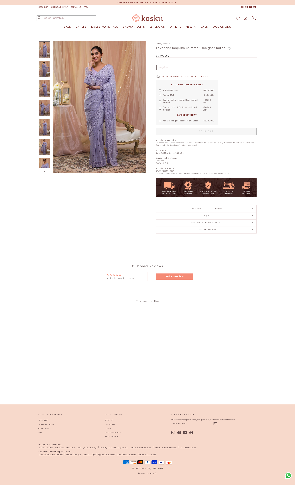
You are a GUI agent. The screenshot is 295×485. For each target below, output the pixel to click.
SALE (67, 27)
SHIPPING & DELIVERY (59, 7)
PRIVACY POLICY (111, 436)
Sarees (166, 43)
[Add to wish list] (238, 18)
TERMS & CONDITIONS (113, 432)
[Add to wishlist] (229, 48)
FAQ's (206, 216)
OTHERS (175, 27)
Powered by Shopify (147, 473)
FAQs (86, 7)
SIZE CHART (43, 7)
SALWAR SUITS (134, 27)
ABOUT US (109, 420)
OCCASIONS (221, 27)
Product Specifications (206, 209)
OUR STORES (110, 424)
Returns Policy (206, 230)
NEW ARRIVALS (197, 27)
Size (158, 62)
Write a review (174, 276)
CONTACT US (76, 7)
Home (158, 43)
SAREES (81, 27)
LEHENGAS (157, 27)
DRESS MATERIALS (104, 27)
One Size (163, 67)
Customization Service (206, 223)
